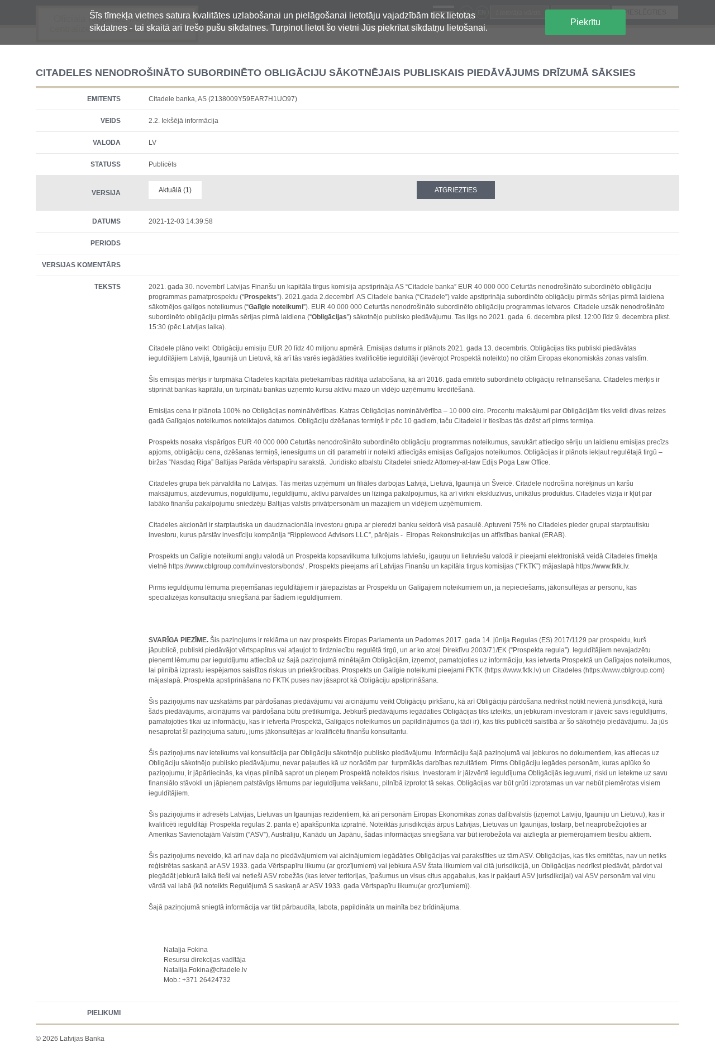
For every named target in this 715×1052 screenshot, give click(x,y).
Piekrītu (585, 22)
